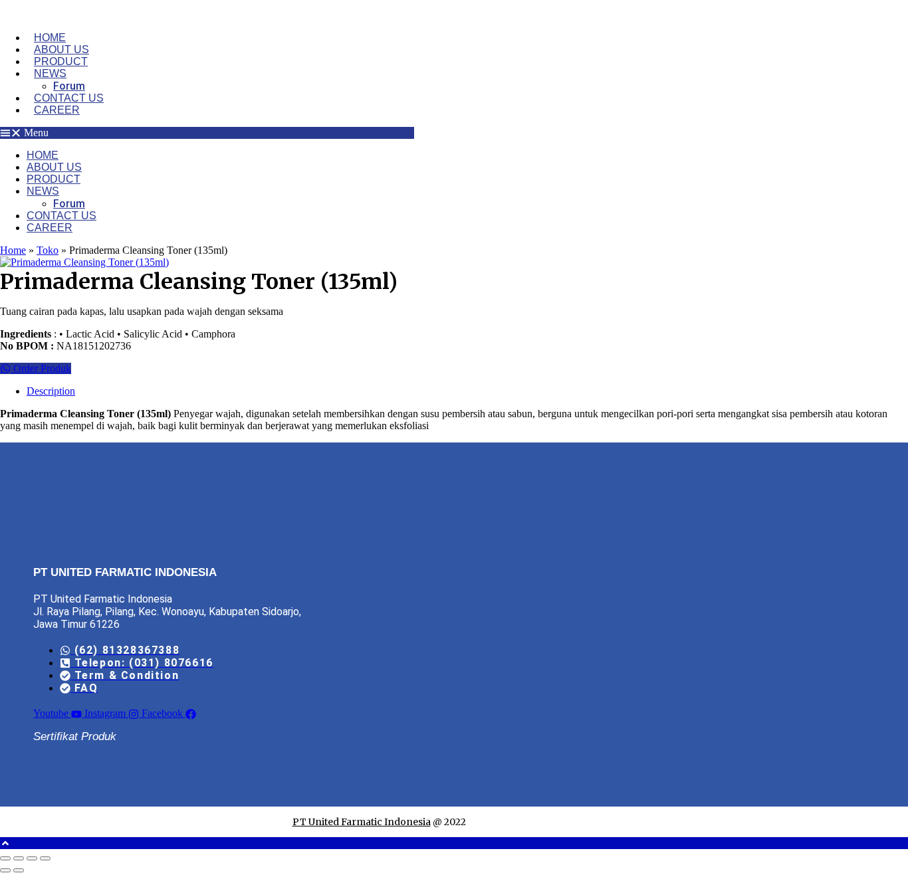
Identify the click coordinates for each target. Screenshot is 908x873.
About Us (61, 49)
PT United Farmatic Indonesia (361, 822)
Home (50, 37)
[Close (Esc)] (45, 858)
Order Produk (41, 368)
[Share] (32, 858)
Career (57, 110)
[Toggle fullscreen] (18, 858)
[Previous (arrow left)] (5, 870)
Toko (47, 250)
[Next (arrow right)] (18, 870)
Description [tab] (51, 391)
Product (61, 61)
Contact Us (69, 98)
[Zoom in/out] (5, 858)
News (50, 73)
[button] (207, 133)
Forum (69, 86)
